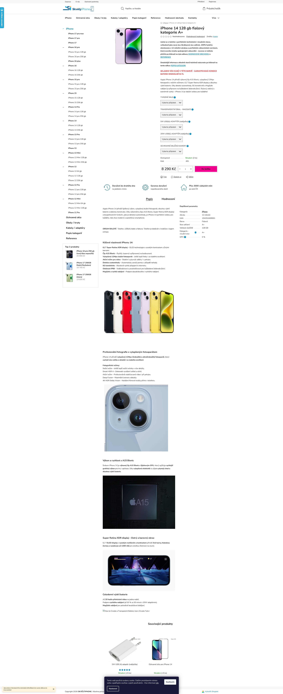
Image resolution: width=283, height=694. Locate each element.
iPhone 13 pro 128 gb (77, 139)
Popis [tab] (149, 199)
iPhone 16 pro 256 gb (77, 56)
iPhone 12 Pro (74, 185)
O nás (78, 2)
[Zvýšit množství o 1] (191, 169)
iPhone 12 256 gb (75, 180)
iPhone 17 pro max (76, 33)
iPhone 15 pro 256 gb (77, 88)
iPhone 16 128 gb (75, 70)
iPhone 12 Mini (74, 199)
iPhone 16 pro (74, 47)
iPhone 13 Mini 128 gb (77, 157)
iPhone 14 (72, 121)
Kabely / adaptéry (75, 227)
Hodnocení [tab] (168, 199)
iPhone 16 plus (74, 61)
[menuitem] (68, 18)
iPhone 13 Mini (74, 153)
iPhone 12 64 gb (75, 171)
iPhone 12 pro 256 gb (77, 194)
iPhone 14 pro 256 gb (77, 116)
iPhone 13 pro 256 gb (77, 143)
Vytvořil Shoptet (211, 691)
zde (157, 683)
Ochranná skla (73, 217)
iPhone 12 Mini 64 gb (77, 203)
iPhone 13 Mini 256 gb (77, 162)
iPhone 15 (72, 93)
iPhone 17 (72, 43)
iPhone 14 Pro (74, 107)
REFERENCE (165, 57)
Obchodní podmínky (92, 2)
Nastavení (113, 688)
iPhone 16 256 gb (75, 75)
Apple (215, 36)
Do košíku (205, 169)
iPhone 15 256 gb (75, 102)
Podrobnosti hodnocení (195, 36)
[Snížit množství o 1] (179, 169)
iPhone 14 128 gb (75, 125)
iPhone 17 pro (74, 38)
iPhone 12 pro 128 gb (77, 189)
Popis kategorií (74, 233)
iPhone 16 (72, 65)
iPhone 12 (72, 166)
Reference (71, 238)
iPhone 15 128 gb (75, 98)
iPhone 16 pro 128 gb (77, 52)
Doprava (68, 2)
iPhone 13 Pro (74, 134)
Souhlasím (170, 682)
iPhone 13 (72, 148)
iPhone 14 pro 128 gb (77, 111)
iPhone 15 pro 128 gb (77, 84)
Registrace (212, 2)
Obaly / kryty (73, 222)
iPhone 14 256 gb (75, 130)
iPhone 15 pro (74, 79)
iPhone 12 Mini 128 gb (77, 208)
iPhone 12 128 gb (75, 176)
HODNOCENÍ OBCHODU (198, 54)
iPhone (69, 28)
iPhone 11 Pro (74, 212)
